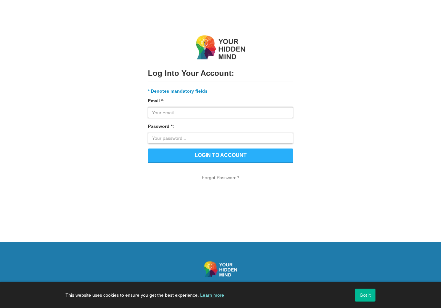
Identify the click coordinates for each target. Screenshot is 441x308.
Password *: (161, 126)
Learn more (212, 295)
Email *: (156, 100)
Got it (365, 295)
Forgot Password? (220, 177)
